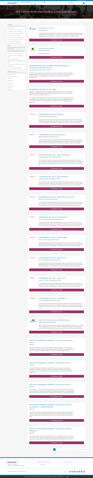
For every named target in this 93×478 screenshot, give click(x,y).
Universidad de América (46, 48)
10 (77, 449)
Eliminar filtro (11, 48)
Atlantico (10, 84)
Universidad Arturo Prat (46, 28)
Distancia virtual (12, 74)
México (24, 471)
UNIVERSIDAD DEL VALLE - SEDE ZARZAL (52, 298)
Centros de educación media (14, 35)
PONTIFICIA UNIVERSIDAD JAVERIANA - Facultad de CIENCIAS (50, 384)
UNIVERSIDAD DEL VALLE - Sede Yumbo (52, 278)
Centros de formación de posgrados (15, 33)
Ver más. (65, 476)
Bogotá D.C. (11, 86)
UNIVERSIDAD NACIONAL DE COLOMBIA (42, 89)
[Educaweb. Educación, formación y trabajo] (12, 3)
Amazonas (10, 78)
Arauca (10, 82)
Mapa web (43, 464)
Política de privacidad (45, 462)
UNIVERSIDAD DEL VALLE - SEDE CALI (51, 114)
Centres (84, 0)
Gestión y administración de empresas (16, 51)
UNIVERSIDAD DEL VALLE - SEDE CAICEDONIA (54, 155)
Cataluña (14, 471)
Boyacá (10, 89)
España (9, 471)
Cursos (31, 4)
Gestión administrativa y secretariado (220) (16, 64)
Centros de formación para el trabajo (15, 37)
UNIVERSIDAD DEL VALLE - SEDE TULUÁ (52, 258)
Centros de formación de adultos (14, 42)
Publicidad (69, 462)
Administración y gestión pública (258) (15, 53)
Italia (22, 471)
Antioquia (10, 80)
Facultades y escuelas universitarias (15, 29)
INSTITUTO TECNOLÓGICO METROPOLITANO (54, 320)
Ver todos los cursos (56, 40)
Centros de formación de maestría (15, 31)
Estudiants (80, 0)
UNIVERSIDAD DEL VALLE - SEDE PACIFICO (53, 217)
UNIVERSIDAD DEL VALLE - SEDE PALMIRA (53, 237)
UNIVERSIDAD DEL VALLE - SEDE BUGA (52, 135)
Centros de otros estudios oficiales (15, 39)
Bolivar (10, 87)
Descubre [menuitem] (71, 3)
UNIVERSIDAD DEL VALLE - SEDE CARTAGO (53, 177)
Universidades (11, 28)
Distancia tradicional (12, 76)
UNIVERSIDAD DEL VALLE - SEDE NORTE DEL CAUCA (56, 197)
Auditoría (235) (11, 66)
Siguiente (82, 449)
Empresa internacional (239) (13, 59)
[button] (84, 3)
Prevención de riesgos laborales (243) (15, 68)
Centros (34, 4)
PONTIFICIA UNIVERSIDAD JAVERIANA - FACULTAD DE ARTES (49, 363)
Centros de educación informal (14, 41)
